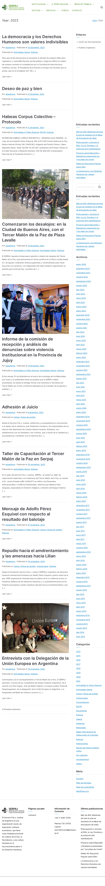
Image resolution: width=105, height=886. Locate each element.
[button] (47, 4)
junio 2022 (80, 336)
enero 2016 (81, 573)
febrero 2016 (81, 569)
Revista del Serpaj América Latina (87, 749)
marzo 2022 (81, 349)
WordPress (73, 881)
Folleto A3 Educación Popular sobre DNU (88, 165)
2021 (78, 681)
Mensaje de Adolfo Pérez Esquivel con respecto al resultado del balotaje (26, 514)
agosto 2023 (81, 285)
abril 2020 (80, 404)
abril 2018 (80, 488)
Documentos (81, 711)
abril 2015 (80, 607)
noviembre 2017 (83, 510)
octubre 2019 (82, 425)
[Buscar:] (89, 187)
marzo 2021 (81, 400)
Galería (79, 719)
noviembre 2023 (83, 273)
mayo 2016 (81, 556)
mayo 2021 (81, 391)
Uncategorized (82, 759)
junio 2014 (80, 636)
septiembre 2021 (83, 374)
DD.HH (43, 132)
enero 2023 (81, 311)
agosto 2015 (81, 590)
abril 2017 (80, 539)
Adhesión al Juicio (20, 406)
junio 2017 (80, 531)
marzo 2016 (81, 565)
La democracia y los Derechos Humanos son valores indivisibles (89, 174)
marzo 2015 (81, 611)
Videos (79, 764)
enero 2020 (81, 412)
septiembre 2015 (83, 586)
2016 (78, 660)
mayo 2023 (81, 298)
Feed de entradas (83, 783)
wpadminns (10, 47)
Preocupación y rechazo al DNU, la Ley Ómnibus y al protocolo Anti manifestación (88, 145)
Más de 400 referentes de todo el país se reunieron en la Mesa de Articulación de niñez (89, 135)
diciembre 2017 (82, 505)
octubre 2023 (82, 277)
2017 (78, 664)
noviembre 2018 (83, 459)
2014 (78, 651)
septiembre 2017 (83, 518)
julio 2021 (80, 383)
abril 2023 (80, 302)
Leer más (6, 76)
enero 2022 (81, 357)
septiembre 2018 (83, 467)
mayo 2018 (81, 484)
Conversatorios (82, 702)
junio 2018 (80, 480)
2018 (78, 668)
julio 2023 (80, 290)
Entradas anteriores (12, 709)
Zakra (64, 881)
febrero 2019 (81, 446)
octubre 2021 (82, 370)
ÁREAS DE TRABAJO (83, 4)
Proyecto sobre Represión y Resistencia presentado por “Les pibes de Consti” (88, 156)
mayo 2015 (81, 603)
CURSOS (65, 10)
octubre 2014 (82, 624)
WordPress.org (82, 791)
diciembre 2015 (83, 577)
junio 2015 (80, 598)
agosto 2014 (81, 628)
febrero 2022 (81, 353)
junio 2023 (80, 294)
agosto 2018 (81, 471)
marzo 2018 (81, 493)
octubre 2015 (82, 581)
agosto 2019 (81, 433)
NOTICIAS (36, 10)
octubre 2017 (82, 514)
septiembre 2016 (83, 552)
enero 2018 (81, 501)
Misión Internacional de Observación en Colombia (87, 733)
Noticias (34, 52)
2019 (78, 673)
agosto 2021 (81, 378)
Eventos (79, 715)
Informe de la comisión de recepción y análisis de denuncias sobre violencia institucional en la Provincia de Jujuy (32, 350)
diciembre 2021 (82, 361)
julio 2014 (80, 632)
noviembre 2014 (83, 620)
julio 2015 (80, 594)
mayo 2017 (81, 535)
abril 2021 (80, 395)
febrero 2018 (81, 497)
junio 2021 (80, 387)
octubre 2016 (82, 548)
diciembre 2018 (83, 455)
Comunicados (42, 566)
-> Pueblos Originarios (85, 48)
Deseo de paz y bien (22, 88)
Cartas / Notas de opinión (25, 417)
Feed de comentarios (85, 787)
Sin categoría (81, 755)
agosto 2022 (81, 328)
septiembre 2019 (83, 429)
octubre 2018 (82, 463)
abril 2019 (80, 442)
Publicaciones (82, 743)
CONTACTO (77, 10)
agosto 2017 (81, 522)
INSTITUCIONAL (39, 4)
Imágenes (80, 723)
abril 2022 (80, 345)
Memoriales (81, 728)
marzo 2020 (81, 408)
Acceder (79, 779)
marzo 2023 (81, 307)
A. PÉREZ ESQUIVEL (60, 4)
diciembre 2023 (83, 268)
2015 (78, 656)
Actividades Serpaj (22, 52)
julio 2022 (80, 332)
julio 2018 (80, 476)
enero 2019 (81, 450)
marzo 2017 (81, 543)
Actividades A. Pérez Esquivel (26, 132)
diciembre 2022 (83, 315)
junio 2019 (80, 438)
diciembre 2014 (83, 615)
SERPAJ (45, 881)
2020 (78, 677)
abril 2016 (80, 560)
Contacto (32, 815)
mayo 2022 (81, 340)
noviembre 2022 (83, 319)
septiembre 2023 (83, 281)
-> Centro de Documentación (88, 42)
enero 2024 (81, 264)
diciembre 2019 (83, 417)
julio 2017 (80, 527)
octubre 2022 (82, 323)
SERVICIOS (51, 10)
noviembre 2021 (83, 366)
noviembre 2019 (83, 421)
